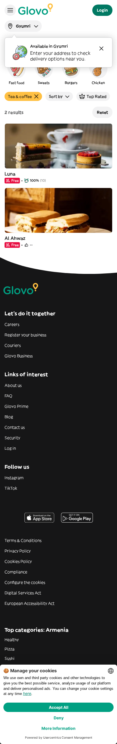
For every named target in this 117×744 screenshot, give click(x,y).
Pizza (9, 649)
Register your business (25, 334)
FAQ (8, 395)
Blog (9, 416)
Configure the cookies (25, 582)
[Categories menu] (10, 10)
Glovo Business (19, 355)
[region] (58, 72)
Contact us (15, 427)
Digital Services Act (23, 592)
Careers (12, 324)
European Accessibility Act (30, 603)
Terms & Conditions (23, 540)
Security (12, 437)
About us (13, 385)
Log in (10, 448)
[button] (16, 72)
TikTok (11, 488)
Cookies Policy (18, 561)
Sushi (9, 658)
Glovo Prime (16, 406)
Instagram (14, 477)
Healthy (12, 639)
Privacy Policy (18, 550)
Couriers (13, 345)
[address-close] (101, 48)
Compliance (16, 571)
